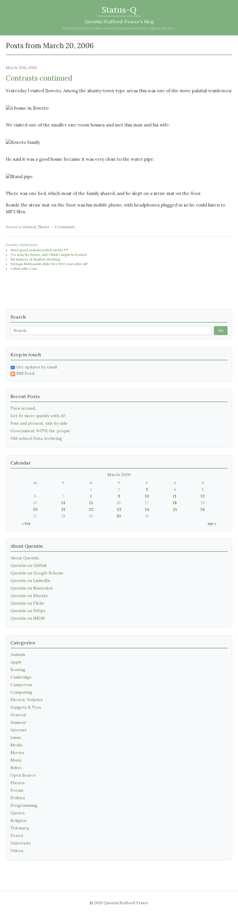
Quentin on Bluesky (29, 595)
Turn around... (23, 408)
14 (63, 502)
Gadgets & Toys (25, 707)
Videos (17, 850)
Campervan (21, 684)
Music (16, 760)
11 (174, 496)
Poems (17, 790)
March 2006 (119, 474)
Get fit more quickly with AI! (37, 415)
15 (91, 502)
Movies (17, 752)
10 (147, 496)
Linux (15, 737)
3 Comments (64, 227)
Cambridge (21, 677)
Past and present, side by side (39, 423)
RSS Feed (25, 373)
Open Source (23, 775)
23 (119, 509)
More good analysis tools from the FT (39, 250)
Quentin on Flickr (27, 603)
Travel (16, 835)
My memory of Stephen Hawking (35, 259)
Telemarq (19, 828)
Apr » (212, 523)
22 (91, 509)
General (29, 227)
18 (175, 502)
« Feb (26, 523)
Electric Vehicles (26, 699)
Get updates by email (36, 367)
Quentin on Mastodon (31, 588)
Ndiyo (16, 767)
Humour (18, 722)
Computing (21, 692)
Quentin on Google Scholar (37, 573)
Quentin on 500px (27, 610)
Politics (17, 797)
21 (63, 509)
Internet (18, 730)
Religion (18, 820)
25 (175, 509)
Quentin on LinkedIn (30, 580)
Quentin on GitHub (28, 565)
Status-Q (119, 10)
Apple (16, 662)
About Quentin (24, 557)
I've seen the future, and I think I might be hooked (48, 255)
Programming (23, 805)
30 (118, 516)
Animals (17, 654)
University (20, 843)
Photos (43, 227)
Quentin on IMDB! (27, 618)
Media (16, 745)
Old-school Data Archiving (36, 438)
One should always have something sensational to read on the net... (119, 28)
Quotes (17, 812)
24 (147, 509)
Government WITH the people (40, 430)
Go (220, 330)
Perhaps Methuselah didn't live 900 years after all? (49, 264)
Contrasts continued (39, 78)
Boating (18, 669)
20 (35, 509)
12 (203, 496)
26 (202, 509)
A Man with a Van (23, 269)
